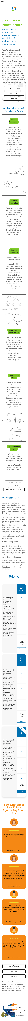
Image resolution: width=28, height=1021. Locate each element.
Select (21, 648)
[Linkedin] (16, 1007)
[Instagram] (20, 1007)
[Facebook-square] (24, 1007)
